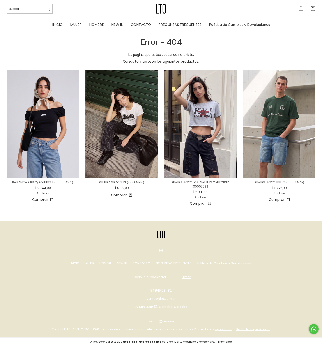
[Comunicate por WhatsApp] (314, 329)
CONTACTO (141, 24)
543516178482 (161, 290)
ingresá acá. (223, 329)
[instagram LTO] (161, 250)
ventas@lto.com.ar (161, 298)
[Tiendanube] (161, 321)
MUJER (76, 24)
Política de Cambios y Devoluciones (239, 24)
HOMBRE (96, 24)
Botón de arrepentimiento (253, 329)
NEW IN (117, 24)
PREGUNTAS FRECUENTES (180, 24)
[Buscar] (48, 8)
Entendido (225, 342)
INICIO (57, 24)
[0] (311, 9)
